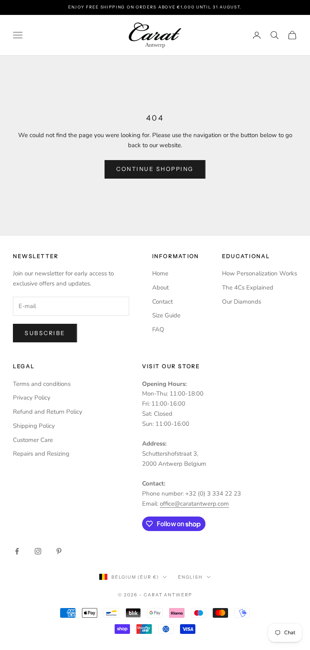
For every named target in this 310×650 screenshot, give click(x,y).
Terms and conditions (42, 384)
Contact (162, 302)
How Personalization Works (259, 273)
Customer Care (33, 440)
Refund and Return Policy (47, 412)
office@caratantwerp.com (194, 504)
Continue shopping (155, 169)
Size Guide (166, 315)
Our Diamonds (241, 302)
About (160, 287)
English (190, 577)
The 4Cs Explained (247, 287)
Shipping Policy (34, 426)
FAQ (158, 329)
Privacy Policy (31, 398)
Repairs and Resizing (41, 454)
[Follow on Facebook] (17, 551)
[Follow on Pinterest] (59, 551)
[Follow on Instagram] (38, 551)
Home (160, 273)
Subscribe (45, 333)
